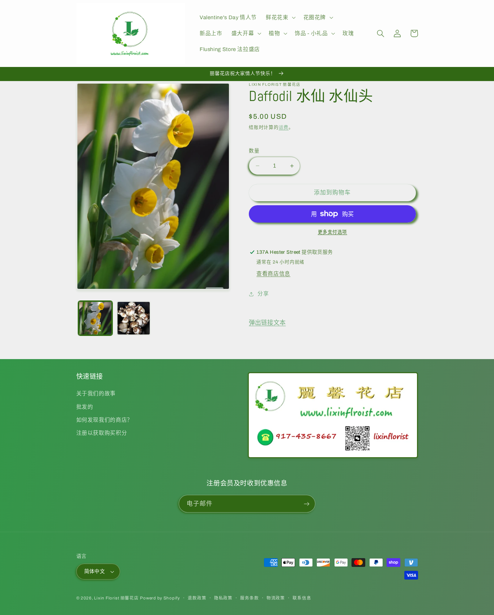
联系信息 (302, 598)
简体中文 (94, 571)
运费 (284, 127)
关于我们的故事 (96, 393)
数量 (254, 150)
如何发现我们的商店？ (104, 420)
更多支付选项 (332, 232)
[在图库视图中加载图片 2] (133, 318)
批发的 (84, 407)
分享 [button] (263, 293)
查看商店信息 (273, 274)
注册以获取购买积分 (101, 433)
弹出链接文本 (267, 322)
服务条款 (249, 598)
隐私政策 (223, 598)
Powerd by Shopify (160, 598)
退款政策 (197, 598)
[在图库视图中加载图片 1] (95, 318)
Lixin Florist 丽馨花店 (116, 598)
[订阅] (306, 504)
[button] (280, 17)
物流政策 (276, 598)
